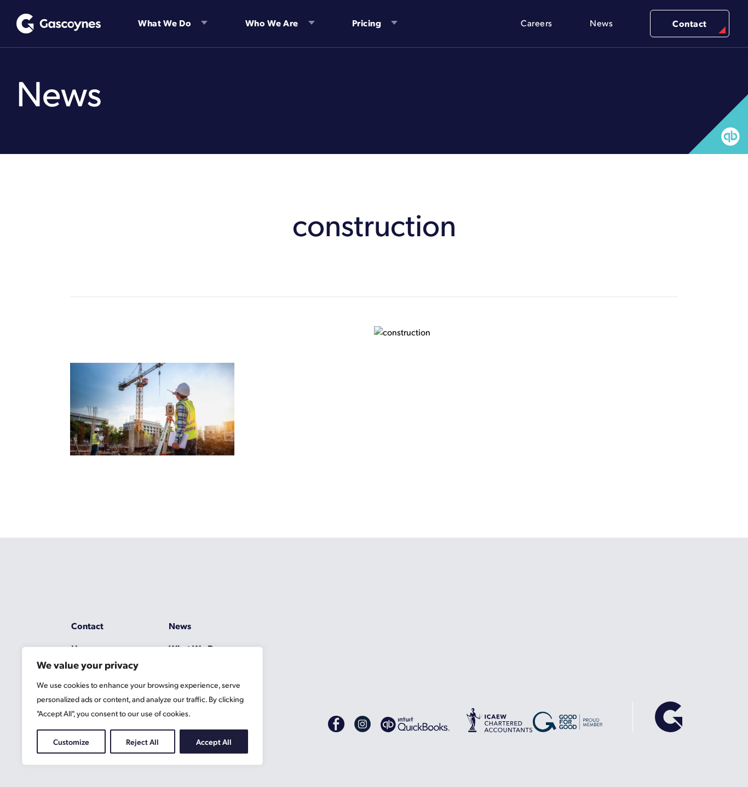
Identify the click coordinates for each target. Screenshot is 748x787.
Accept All (214, 741)
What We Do (164, 22)
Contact (689, 23)
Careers (537, 22)
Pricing (367, 22)
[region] (142, 706)
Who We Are (271, 22)
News (601, 22)
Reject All (142, 741)
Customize (71, 741)
